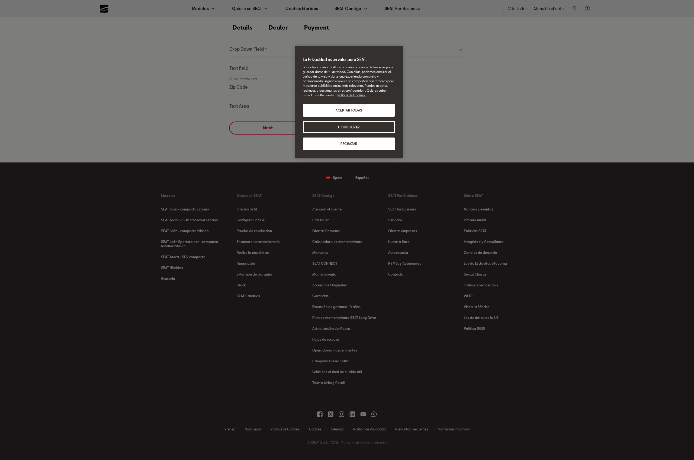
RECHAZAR (348, 143)
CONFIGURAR (349, 127)
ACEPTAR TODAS (349, 110)
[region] (349, 102)
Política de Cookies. (352, 95)
